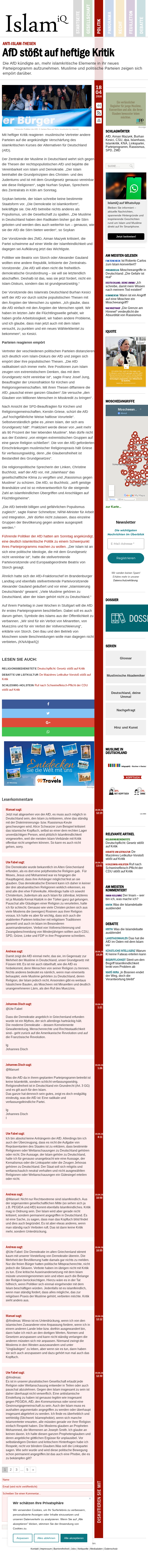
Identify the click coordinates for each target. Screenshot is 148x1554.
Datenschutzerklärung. (125, 580)
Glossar (126, 658)
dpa (126, 140)
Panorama (109, 18)
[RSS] (99, 113)
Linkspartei (136, 143)
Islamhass (138, 140)
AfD (108, 136)
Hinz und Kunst (126, 727)
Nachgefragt (126, 710)
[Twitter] (48, 713)
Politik (98, 18)
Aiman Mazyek (122, 136)
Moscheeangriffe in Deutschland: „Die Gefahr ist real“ (126, 273)
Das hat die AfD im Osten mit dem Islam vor (125, 942)
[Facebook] (48, 704)
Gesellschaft (88, 18)
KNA (124, 143)
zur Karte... (113, 506)
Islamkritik (112, 143)
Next (138, 789)
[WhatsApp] (48, 731)
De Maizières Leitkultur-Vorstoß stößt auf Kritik (46, 677)
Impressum (46, 1548)
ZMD (117, 150)
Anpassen (23, 1538)
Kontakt (35, 1548)
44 (99, 105)
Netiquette (83, 1548)
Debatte (141, 18)
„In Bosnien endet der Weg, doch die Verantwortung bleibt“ (125, 976)
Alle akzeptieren (74, 1538)
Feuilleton (130, 18)
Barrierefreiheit (61, 1548)
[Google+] (48, 722)
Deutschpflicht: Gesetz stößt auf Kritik (43, 668)
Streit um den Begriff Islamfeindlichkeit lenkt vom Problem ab (125, 963)
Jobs (73, 1548)
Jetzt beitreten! (126, 236)
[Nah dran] (90, 1498)
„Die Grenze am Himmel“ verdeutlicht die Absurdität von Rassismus (124, 311)
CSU (119, 140)
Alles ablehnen (46, 1538)
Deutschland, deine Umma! (125, 695)
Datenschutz (111, 1548)
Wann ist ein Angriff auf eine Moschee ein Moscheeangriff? (126, 299)
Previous (111, 789)
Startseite (77, 18)
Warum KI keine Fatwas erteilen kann (126, 952)
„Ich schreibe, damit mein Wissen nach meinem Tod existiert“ (125, 286)
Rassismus (136, 146)
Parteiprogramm (117, 146)
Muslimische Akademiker (126, 675)
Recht (120, 18)
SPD (109, 150)
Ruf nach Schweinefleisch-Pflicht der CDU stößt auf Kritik (45, 687)
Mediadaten (96, 1548)
